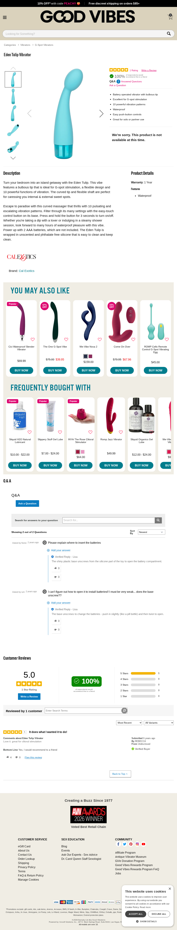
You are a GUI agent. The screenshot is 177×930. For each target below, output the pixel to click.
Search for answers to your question (36, 520)
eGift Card (24, 846)
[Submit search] (158, 520)
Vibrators (25, 44)
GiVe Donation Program (129, 861)
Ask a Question (117, 85)
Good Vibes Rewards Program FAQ (137, 869)
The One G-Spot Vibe (55, 346)
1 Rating (134, 70)
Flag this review (33, 757)
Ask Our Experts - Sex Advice (79, 854)
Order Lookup (26, 859)
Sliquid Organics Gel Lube (142, 441)
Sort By (132, 532)
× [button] (169, 889)
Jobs (118, 873)
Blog (64, 846)
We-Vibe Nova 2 (88, 346)
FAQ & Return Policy (31, 875)
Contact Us (25, 854)
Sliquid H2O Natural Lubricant (20, 441)
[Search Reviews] (124, 711)
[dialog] (148, 906)
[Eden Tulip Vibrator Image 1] (65, 113)
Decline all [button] (159, 914)
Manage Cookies (28, 879)
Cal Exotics (26, 271)
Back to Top (118, 773)
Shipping (23, 863)
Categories (10, 44)
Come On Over (122, 346)
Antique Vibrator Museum (130, 856)
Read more (145, 907)
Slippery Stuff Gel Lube (50, 439)
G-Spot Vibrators (44, 44)
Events (65, 850)
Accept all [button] (136, 914)
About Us (23, 850)
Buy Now (21, 370)
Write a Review (148, 70)
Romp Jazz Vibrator (111, 439)
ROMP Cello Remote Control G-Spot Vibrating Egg (155, 349)
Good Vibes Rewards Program (134, 865)
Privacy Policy (26, 867)
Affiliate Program (125, 852)
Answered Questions (131, 81)
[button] (5, 16)
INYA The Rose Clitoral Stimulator (81, 441)
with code (59, 3)
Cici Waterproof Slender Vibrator (21, 348)
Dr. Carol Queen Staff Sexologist (81, 859)
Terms (21, 871)
